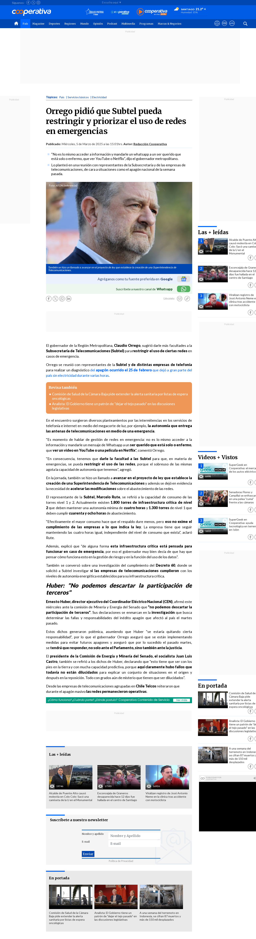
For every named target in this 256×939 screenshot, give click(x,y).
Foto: (52, 185)
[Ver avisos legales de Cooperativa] (217, 27)
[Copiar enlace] (187, 298)
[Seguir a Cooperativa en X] (33, 2)
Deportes (54, 23)
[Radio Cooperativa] (152, 12)
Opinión (98, 23)
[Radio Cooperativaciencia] (120, 12)
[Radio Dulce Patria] (94, 12)
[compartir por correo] (179, 298)
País (25, 23)
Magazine (38, 23)
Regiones (70, 23)
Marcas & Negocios (169, 23)
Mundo (84, 23)
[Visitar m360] (224, 27)
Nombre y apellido (93, 833)
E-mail (86, 841)
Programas (146, 23)
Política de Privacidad (121, 861)
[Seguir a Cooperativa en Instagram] (38, 2)
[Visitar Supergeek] (232, 27)
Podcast (112, 23)
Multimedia (128, 23)
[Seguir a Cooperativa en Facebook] (28, 2)
